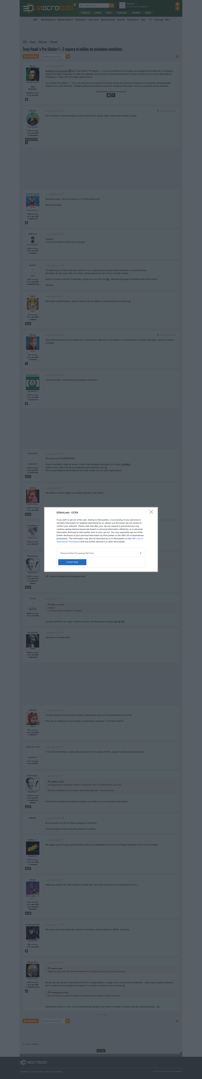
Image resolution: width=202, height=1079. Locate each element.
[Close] (152, 513)
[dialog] (101, 539)
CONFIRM (72, 562)
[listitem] (101, 553)
